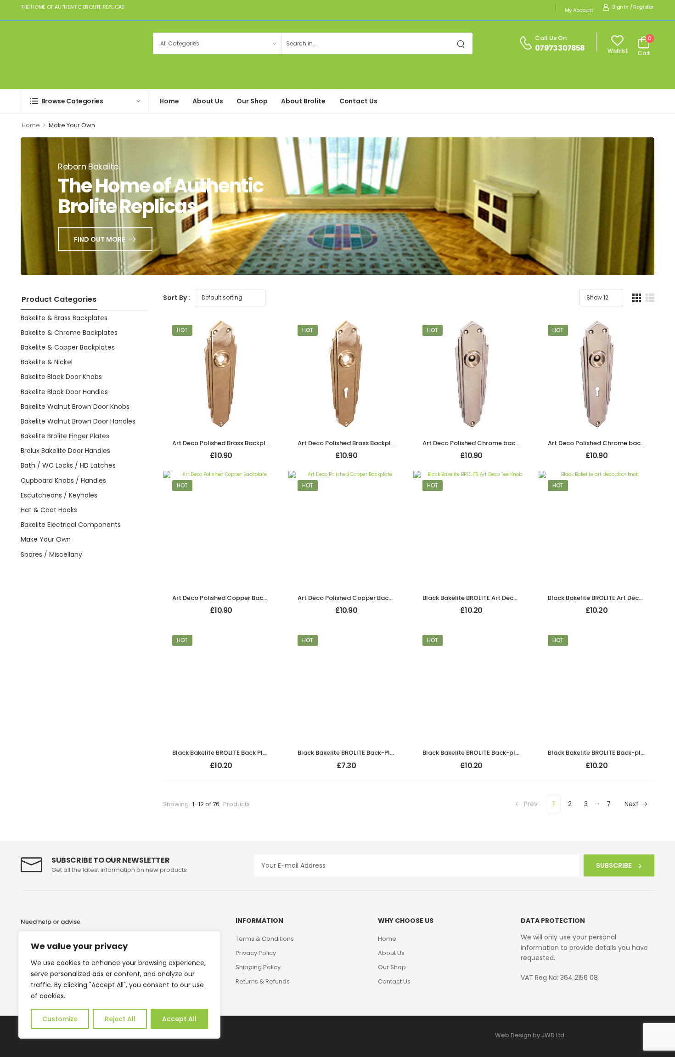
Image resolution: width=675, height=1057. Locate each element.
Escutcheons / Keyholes (59, 495)
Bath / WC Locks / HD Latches (68, 465)
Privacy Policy (256, 953)
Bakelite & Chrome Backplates (69, 332)
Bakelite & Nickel (47, 362)
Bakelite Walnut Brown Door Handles (78, 421)
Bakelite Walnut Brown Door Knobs (75, 406)
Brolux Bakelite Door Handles (65, 450)
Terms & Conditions (265, 938)
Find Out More (99, 238)
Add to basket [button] (220, 459)
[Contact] (527, 43)
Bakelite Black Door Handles (64, 391)
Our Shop (251, 101)
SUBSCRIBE (613, 865)
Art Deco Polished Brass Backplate (224, 443)
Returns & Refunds (263, 981)
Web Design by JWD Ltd (529, 1035)
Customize (60, 1018)
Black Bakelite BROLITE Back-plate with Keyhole (494, 752)
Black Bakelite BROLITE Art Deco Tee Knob (484, 598)
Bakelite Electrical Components (71, 524)
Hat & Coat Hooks (49, 509)
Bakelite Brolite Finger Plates (65, 436)
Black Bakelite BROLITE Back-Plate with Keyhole (369, 752)
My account (579, 10)
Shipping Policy (258, 967)
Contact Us (358, 101)
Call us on (551, 38)
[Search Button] (463, 43)
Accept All (179, 1018)
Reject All (120, 1018)
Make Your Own (46, 539)
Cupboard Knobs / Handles (63, 480)
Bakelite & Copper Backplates (68, 347)
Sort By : (176, 297)
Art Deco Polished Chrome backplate (478, 443)
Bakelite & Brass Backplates (64, 317)
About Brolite (303, 101)
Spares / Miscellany (51, 554)
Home (169, 101)
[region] (119, 985)
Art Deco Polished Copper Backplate (227, 598)
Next (631, 803)
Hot (182, 330)
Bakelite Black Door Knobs (61, 376)
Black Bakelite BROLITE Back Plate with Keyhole (242, 752)
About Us (207, 101)
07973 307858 (560, 48)
